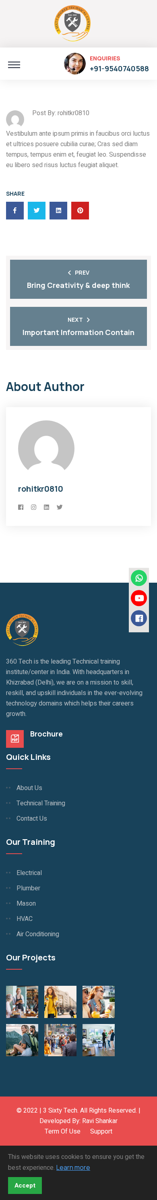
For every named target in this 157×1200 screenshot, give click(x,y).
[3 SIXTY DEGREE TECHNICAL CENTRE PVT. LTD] (72, 22)
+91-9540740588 (119, 68)
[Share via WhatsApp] (139, 578)
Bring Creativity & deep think (78, 285)
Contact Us (32, 818)
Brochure (46, 734)
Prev (82, 272)
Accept (24, 1185)
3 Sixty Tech (60, 1110)
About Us (29, 788)
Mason (26, 903)
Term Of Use (63, 1131)
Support (101, 1131)
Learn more (73, 1167)
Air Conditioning (38, 934)
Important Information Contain (78, 332)
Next (75, 319)
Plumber (28, 888)
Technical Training (41, 803)
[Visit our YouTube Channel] (139, 598)
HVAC (25, 919)
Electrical (29, 873)
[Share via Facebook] (139, 618)
